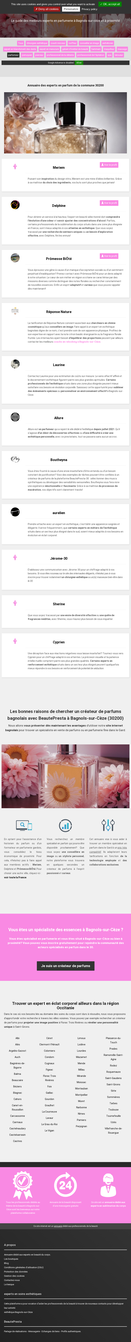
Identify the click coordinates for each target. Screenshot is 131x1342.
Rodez (113, 1065)
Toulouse (113, 1109)
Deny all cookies (48, 9)
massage (122, 49)
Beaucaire (17, 1080)
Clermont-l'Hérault (49, 1044)
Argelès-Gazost (17, 1050)
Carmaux (18, 1122)
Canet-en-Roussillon (17, 1107)
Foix (49, 1086)
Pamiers (81, 1120)
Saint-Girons (113, 1084)
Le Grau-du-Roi (49, 1124)
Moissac (81, 1082)
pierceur (39, 55)
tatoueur (119, 55)
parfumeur (13, 55)
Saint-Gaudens (113, 1078)
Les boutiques (11, 1259)
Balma (17, 1074)
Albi (17, 1038)
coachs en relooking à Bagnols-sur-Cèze (77, 341)
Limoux (81, 1038)
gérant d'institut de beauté (75, 49)
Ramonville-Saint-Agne (113, 1057)
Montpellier (81, 1094)
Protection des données (16, 1271)
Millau (81, 1069)
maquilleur (109, 49)
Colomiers (49, 1050)
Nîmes (81, 1113)
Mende (81, 1063)
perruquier (27, 55)
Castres (17, 1141)
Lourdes (81, 1050)
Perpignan (81, 1126)
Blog (6, 1263)
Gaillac (49, 1092)
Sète (113, 1090)
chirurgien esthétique (37, 43)
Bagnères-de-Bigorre (17, 1065)
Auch (17, 1057)
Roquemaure (113, 1072)
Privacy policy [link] (89, 9)
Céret (49, 1038)
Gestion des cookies (14, 1276)
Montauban (81, 1088)
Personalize (71, 9)
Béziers (17, 1086)
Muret (81, 1101)
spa (109, 55)
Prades (113, 1048)
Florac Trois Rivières (49, 1078)
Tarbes (113, 1103)
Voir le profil (110, 164)
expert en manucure (49, 49)
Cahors (17, 1099)
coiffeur (72, 43)
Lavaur (49, 1118)
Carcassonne (17, 1116)
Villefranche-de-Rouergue (113, 1130)
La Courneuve (49, 1111)
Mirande (81, 1076)
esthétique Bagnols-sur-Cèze (18, 1312)
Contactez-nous (12, 1280)
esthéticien (107, 43)
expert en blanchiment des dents (20, 49)
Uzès (113, 1122)
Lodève (81, 1044)
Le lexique (9, 1284)
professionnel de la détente (60, 55)
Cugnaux (49, 1063)
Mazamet (81, 1057)
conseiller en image (89, 43)
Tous (20, 43)
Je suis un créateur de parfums (65, 966)
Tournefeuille (113, 1116)
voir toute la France (15, 877)
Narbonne (81, 1107)
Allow (79, 63)
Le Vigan (49, 1130)
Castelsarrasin (17, 1134)
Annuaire (8, 1254)
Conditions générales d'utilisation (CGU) (23, 1267)
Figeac (49, 1069)
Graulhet (49, 1105)
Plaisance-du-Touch (113, 1040)
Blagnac (17, 1092)
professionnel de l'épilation (90, 55)
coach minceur (58, 43)
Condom (49, 1057)
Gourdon (49, 1099)
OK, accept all (111, 4)
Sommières (113, 1097)
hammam (96, 49)
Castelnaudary (18, 1128)
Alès (17, 1044)
